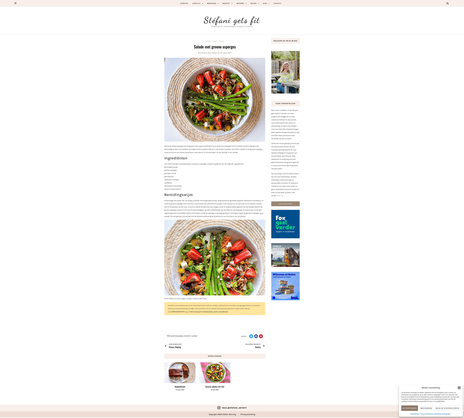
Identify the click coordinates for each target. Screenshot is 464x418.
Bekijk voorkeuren (447, 408)
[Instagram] (219, 408)
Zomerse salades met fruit (214, 386)
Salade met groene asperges (215, 46)
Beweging (211, 3)
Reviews (240, 3)
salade (194, 336)
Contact (278, 3)
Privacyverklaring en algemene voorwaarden (435, 414)
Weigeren (426, 408)
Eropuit (226, 3)
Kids (265, 3)
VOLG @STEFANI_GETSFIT (234, 408)
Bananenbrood (180, 386)
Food (205, 299)
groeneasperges (177, 336)
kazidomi (187, 336)
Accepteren (410, 408)
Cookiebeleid (414, 414)
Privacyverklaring (247, 414)
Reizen (254, 3)
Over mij (184, 3)
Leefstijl (196, 3)
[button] (459, 388)
